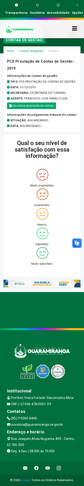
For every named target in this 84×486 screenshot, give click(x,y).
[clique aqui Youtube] (48, 468)
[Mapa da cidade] (42, 309)
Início (10, 51)
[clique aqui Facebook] (36, 468)
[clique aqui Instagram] (59, 468)
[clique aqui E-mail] (25, 468)
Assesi (25, 480)
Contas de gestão (31, 51)
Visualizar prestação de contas (33, 105)
